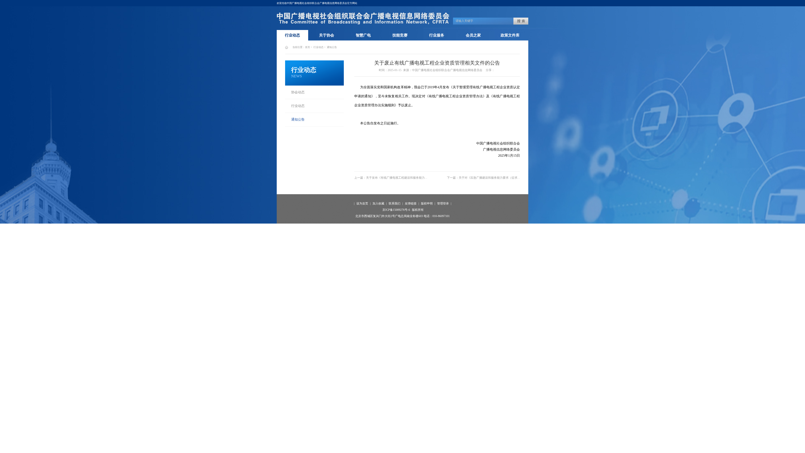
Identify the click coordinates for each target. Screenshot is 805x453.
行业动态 (292, 35)
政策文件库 (510, 35)
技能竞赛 (400, 35)
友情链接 (411, 203)
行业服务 (436, 35)
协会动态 (298, 92)
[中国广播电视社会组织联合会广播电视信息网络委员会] (363, 23)
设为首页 (362, 203)
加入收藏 (378, 203)
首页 (307, 47)
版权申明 (427, 203)
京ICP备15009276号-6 (396, 209)
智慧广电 (363, 35)
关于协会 (326, 35)
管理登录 (443, 203)
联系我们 (394, 203)
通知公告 (332, 47)
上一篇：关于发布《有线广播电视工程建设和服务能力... (390, 177)
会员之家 (473, 35)
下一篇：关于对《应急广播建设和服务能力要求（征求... (483, 177)
